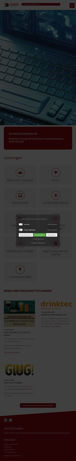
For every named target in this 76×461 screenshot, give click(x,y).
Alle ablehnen (52, 235)
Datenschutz (41, 243)
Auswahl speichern (26, 235)
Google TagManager (29, 230)
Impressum (34, 243)
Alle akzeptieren (39, 235)
